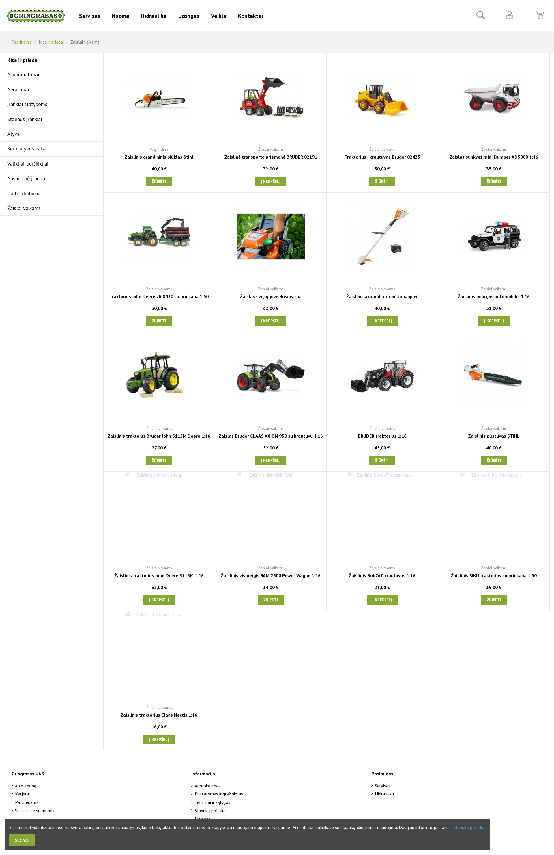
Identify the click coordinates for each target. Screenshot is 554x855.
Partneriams (26, 802)
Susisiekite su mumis (34, 810)
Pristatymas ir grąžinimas (219, 794)
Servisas (382, 786)
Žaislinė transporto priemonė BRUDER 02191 (270, 157)
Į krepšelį (270, 181)
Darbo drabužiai (24, 193)
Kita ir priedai (23, 60)
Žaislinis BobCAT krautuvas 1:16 (382, 575)
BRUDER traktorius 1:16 (382, 436)
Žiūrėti (159, 181)
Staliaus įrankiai (24, 119)
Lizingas (202, 819)
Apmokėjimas (207, 786)
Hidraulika (384, 794)
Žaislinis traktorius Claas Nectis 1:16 (159, 715)
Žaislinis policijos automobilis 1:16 (494, 296)
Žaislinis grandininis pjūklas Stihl (159, 157)
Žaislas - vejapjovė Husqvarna (271, 296)
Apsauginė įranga (26, 178)
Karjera (22, 794)
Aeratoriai (18, 89)
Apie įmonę (25, 786)
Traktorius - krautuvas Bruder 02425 (382, 157)
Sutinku (22, 840)
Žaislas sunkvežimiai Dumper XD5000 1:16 (494, 157)
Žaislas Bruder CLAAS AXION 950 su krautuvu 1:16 (271, 436)
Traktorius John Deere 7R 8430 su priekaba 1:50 (159, 296)
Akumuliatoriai (23, 74)
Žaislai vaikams (24, 208)
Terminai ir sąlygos (212, 802)
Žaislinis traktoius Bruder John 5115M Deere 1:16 (159, 436)
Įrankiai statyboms (27, 104)
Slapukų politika (210, 810)
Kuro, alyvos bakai (27, 148)
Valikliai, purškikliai (27, 163)
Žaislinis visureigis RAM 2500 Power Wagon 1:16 (271, 575)
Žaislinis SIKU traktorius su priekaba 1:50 (494, 575)
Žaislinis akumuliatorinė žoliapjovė (382, 296)
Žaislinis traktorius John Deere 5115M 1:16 (159, 575)
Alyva (13, 134)
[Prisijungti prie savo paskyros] (510, 15)
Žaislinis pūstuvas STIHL (494, 436)
